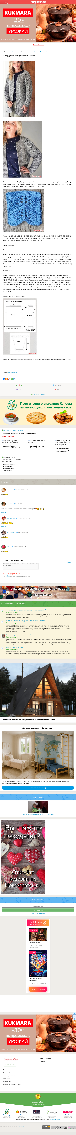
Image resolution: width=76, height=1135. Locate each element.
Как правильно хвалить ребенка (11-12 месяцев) (38, 814)
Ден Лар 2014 (11, 518)
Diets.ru (22, 1115)
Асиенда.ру (52, 1115)
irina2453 (9, 504)
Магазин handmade (38, 45)
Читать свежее (10, 1065)
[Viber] (9, 379)
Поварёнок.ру (7, 1115)
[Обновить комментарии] (74, 1016)
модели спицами (12, 372)
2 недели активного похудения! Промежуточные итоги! (26, 621)
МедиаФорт (38, 1101)
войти (8, 576)
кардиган (32, 366)
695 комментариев (12, 623)
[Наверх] (74, 1013)
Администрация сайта (9, 1076)
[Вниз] (74, 1019)
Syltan (8, 546)
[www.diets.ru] (21, 1114)
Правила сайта (7, 1073)
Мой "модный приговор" (15, 647)
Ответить (3, 498)
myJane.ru (37, 1115)
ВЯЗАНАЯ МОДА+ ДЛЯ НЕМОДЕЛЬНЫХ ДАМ (37, 51)
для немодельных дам (24, 366)
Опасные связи (34, 943)
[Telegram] (14, 379)
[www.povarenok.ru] (6, 1114)
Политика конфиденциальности (12, 1084)
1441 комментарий (12, 612)
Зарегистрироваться (11, 573)
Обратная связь (7, 1081)
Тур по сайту (6, 1079)
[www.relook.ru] (68, 1114)
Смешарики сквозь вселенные (35, 980)
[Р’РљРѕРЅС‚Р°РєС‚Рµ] (4, 379)
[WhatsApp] (12, 379)
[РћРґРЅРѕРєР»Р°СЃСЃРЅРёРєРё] (6, 379)
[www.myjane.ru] (37, 1114)
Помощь (5, 1070)
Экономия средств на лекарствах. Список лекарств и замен (27, 635)
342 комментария (12, 637)
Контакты (43, 1061)
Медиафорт (21, 1126)
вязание (9, 366)
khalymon (9, 490)
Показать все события (38, 989)
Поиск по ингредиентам (38, 913)
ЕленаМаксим (11, 532)
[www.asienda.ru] (52, 1114)
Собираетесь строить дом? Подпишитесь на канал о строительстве (28, 720)
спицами (14, 366)
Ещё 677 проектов (8, 436)
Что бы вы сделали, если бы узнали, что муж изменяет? (26, 610)
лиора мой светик (15, 51)
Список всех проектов (54, 1119)
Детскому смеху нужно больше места (38, 728)
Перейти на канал (36, 788)
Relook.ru (67, 1115)
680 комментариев (12, 649)
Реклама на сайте (45, 1058)
